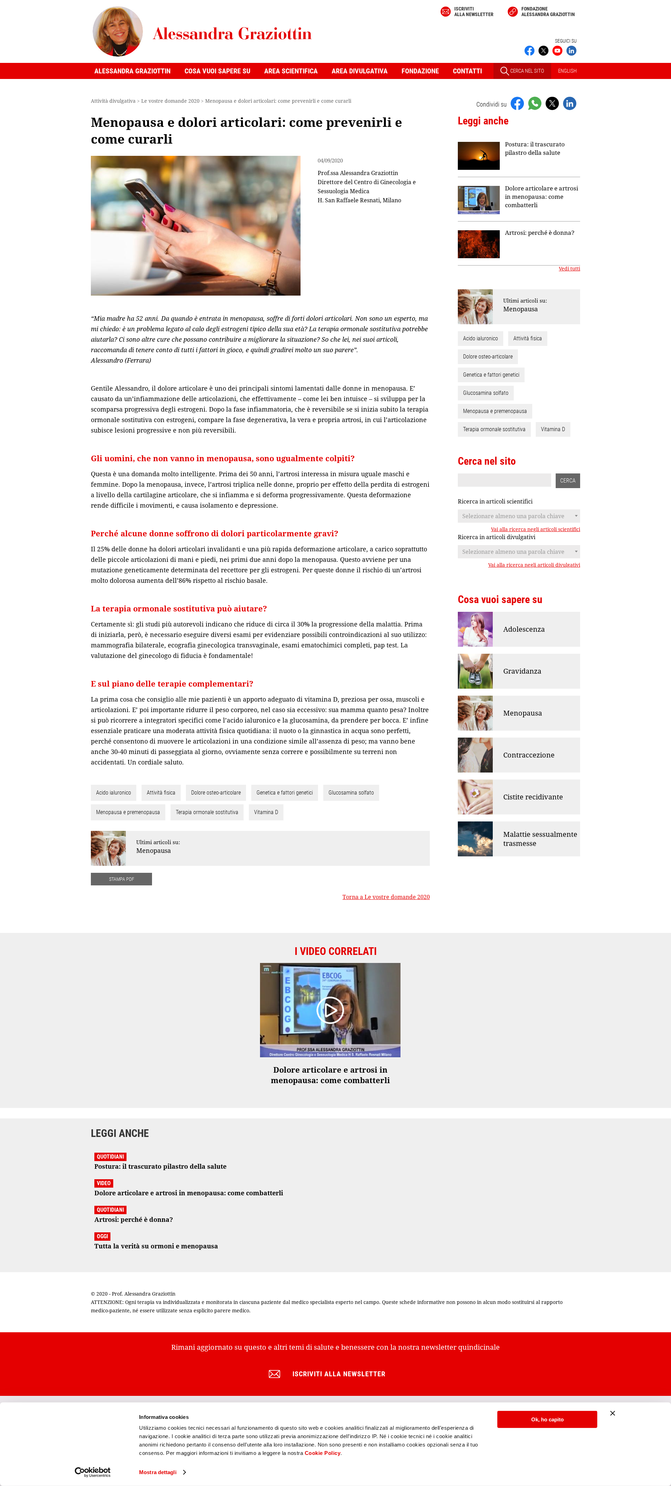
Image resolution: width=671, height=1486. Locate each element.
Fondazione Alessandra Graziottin (548, 11)
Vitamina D (266, 812)
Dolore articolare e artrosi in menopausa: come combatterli (541, 196)
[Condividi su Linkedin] (570, 103)
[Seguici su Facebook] (529, 50)
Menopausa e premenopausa (128, 812)
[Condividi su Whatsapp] (535, 103)
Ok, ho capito (547, 1419)
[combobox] (519, 516)
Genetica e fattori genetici (285, 792)
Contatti (467, 71)
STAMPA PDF (121, 879)
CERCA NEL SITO (526, 71)
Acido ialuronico (113, 792)
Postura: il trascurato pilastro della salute (535, 148)
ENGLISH (567, 71)
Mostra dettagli (157, 1472)
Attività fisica (161, 792)
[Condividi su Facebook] (517, 103)
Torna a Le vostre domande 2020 (386, 897)
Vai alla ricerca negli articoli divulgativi (534, 565)
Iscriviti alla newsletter (473, 11)
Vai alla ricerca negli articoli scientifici (535, 529)
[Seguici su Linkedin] (571, 50)
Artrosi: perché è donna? (540, 233)
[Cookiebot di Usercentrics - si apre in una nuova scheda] (92, 1472)
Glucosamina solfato (351, 792)
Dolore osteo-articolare (216, 792)
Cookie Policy (323, 1453)
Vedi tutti (569, 269)
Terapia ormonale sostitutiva (207, 812)
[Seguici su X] (543, 50)
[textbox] (519, 516)
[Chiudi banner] (612, 1413)
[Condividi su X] (552, 103)
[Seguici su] (557, 50)
